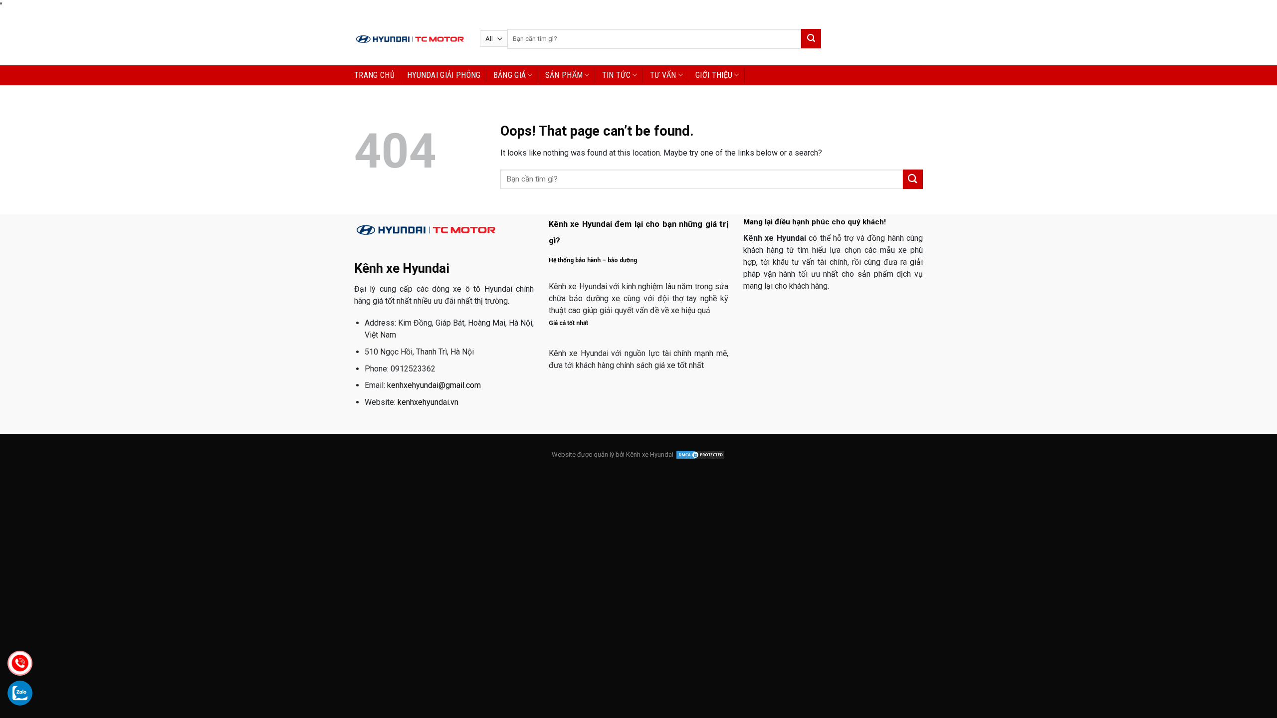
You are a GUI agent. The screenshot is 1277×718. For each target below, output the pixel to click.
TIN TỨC (616, 75)
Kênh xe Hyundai (649, 454)
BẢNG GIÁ (509, 75)
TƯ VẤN (663, 75)
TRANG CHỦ (374, 75)
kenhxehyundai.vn (428, 402)
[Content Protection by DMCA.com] (700, 454)
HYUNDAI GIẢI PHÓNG (444, 75)
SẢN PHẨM (564, 75)
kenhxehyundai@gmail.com (434, 385)
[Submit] (811, 38)
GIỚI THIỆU (713, 75)
